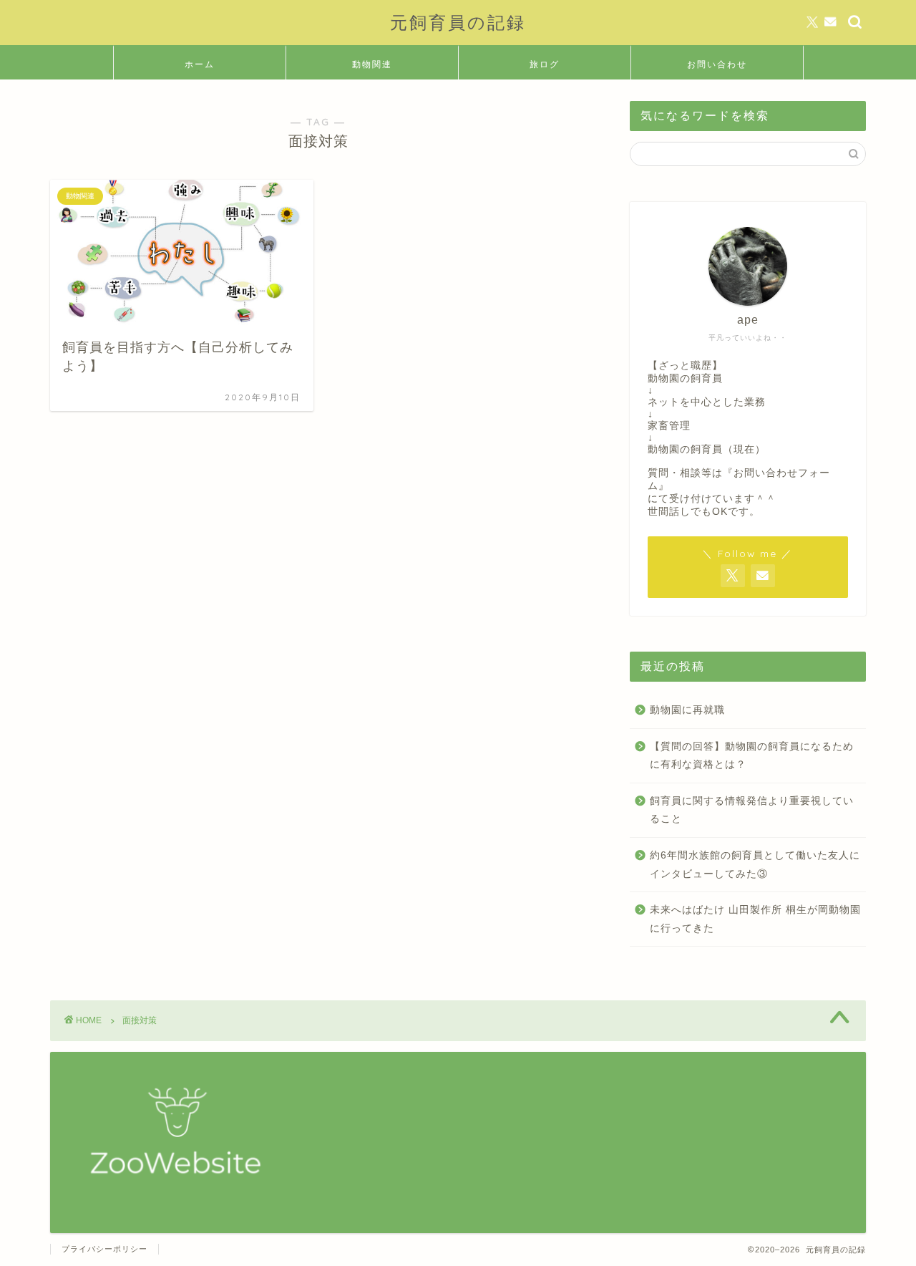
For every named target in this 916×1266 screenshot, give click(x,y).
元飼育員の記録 (458, 22)
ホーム (200, 64)
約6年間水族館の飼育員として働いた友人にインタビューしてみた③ (755, 864)
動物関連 (372, 64)
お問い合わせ (717, 64)
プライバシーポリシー (104, 1249)
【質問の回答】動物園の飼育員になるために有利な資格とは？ (752, 755)
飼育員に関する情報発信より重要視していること (752, 810)
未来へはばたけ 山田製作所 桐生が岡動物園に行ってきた (755, 919)
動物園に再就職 (687, 710)
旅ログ (545, 64)
